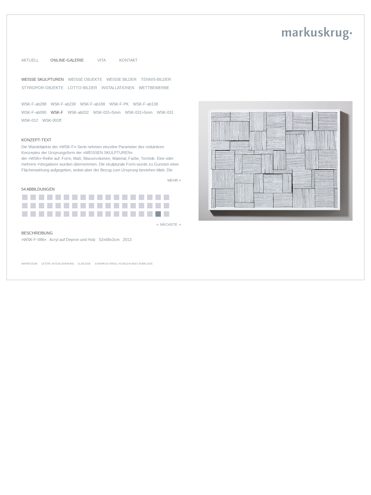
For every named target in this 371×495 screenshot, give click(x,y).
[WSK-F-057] (83, 197)
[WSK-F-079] (141, 205)
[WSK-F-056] (75, 214)
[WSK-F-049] (66, 205)
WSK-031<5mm (107, 112)
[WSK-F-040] (41, 214)
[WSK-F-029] (25, 214)
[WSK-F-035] (33, 197)
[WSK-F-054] (75, 197)
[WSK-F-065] (100, 214)
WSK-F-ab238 (63, 104)
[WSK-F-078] (141, 197)
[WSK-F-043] (50, 214)
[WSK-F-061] (91, 205)
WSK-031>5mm (139, 112)
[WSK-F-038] (41, 197)
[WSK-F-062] (91, 214)
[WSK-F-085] (158, 205)
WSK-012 (29, 120)
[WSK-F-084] (158, 197)
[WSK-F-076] (133, 205)
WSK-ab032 (78, 112)
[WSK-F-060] (91, 197)
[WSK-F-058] (83, 205)
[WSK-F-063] (100, 197)
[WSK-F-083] (150, 214)
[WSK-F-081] (150, 197)
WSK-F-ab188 (92, 104)
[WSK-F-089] (166, 214)
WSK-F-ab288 (33, 104)
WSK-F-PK (119, 104)
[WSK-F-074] (125, 214)
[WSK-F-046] (58, 214)
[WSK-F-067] (108, 205)
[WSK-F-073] (125, 205)
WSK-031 (165, 112)
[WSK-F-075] (133, 197)
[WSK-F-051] (66, 214)
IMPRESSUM (29, 263)
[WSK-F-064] (100, 205)
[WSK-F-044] (58, 197)
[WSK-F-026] (25, 197)
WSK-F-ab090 (33, 112)
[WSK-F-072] (125, 197)
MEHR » (174, 180)
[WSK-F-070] (116, 205)
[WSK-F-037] (33, 214)
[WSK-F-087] (166, 197)
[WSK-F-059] (83, 214)
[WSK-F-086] (158, 214)
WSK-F (57, 112)
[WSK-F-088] (166, 205)
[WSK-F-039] (41, 205)
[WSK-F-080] (141, 214)
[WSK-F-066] (108, 197)
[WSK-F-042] (50, 205)
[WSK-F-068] (108, 214)
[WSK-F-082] (150, 205)
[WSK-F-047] (66, 197)
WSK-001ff (51, 120)
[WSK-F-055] (75, 205)
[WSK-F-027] (25, 205)
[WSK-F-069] (116, 197)
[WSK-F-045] (58, 205)
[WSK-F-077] (133, 214)
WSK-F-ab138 (145, 104)
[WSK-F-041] (50, 197)
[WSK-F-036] (33, 205)
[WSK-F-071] (116, 214)
